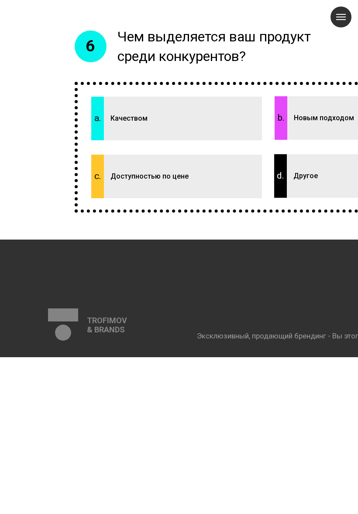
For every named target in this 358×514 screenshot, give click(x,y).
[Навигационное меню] (341, 17)
